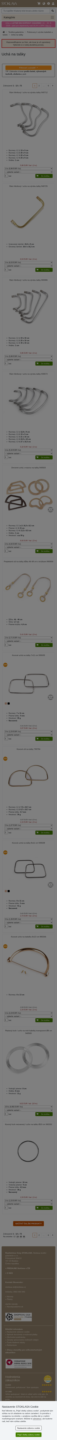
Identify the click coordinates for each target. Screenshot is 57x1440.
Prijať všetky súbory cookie (28, 1435)
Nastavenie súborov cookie (28, 1428)
